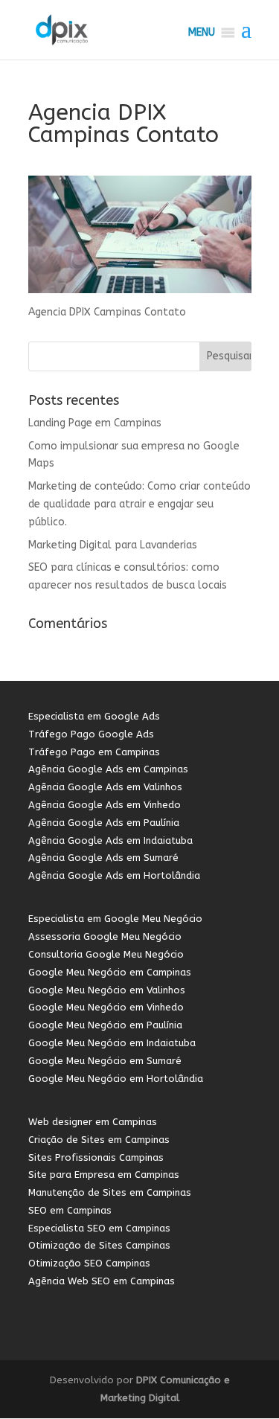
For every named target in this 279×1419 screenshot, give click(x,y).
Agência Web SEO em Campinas (101, 1281)
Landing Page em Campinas (94, 423)
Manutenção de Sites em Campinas (109, 1192)
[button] (201, 33)
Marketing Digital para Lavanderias (112, 545)
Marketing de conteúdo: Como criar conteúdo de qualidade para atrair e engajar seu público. (139, 504)
